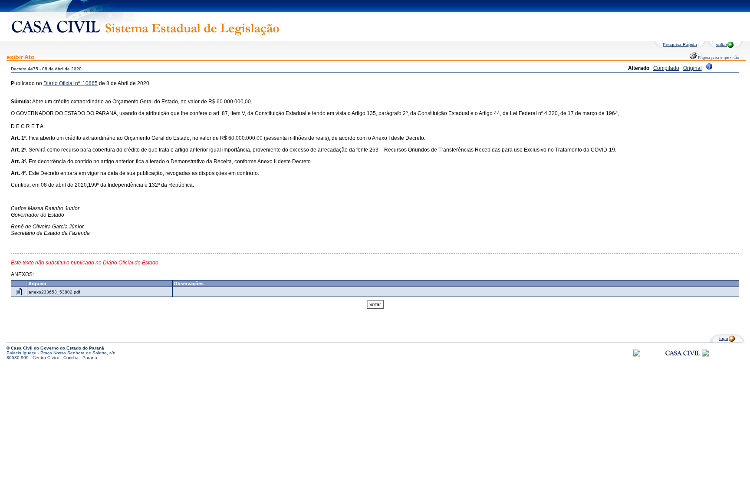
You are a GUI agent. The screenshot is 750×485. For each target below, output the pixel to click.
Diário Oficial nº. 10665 (70, 83)
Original (692, 68)
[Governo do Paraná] (705, 355)
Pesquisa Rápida (680, 44)
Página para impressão (718, 58)
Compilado (666, 68)
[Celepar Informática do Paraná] (636, 355)
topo (723, 338)
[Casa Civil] (683, 361)
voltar (721, 44)
